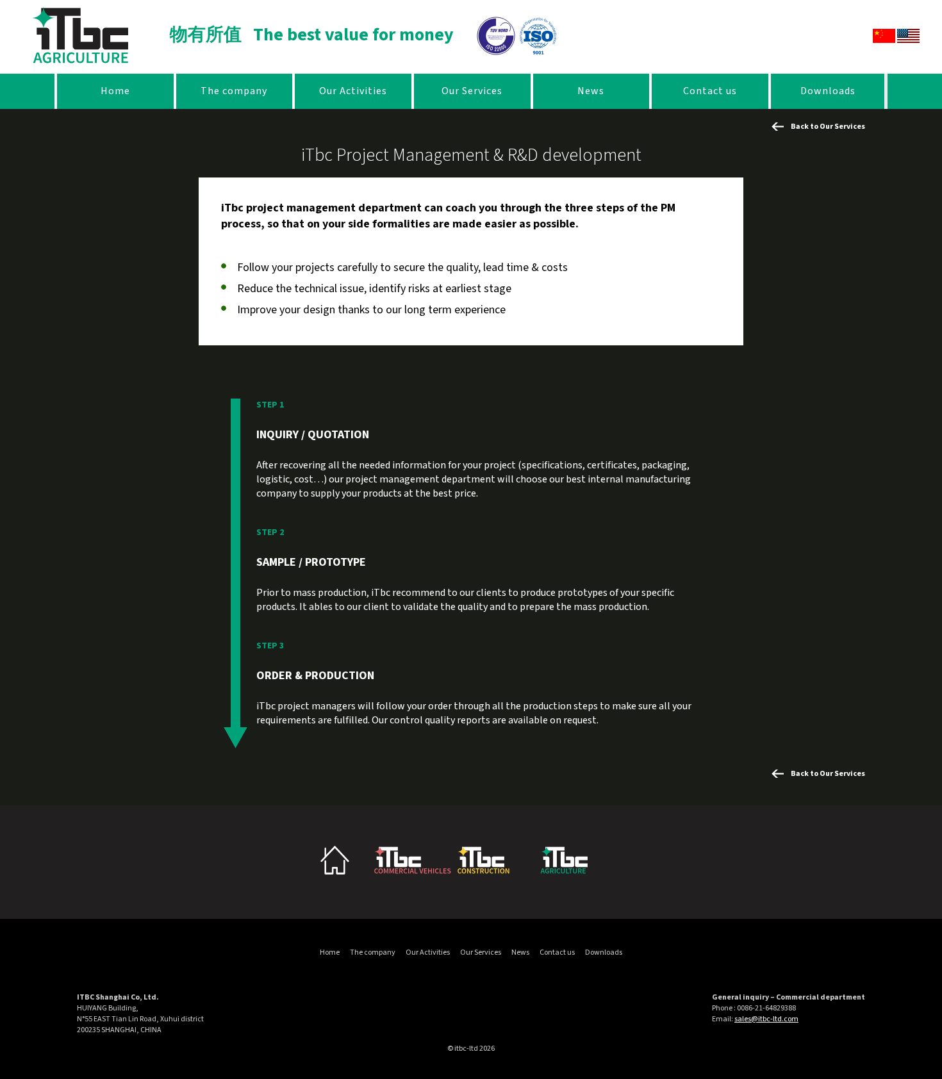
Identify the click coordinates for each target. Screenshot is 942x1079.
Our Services (472, 91)
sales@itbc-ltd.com (766, 1019)
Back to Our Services (828, 126)
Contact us (710, 91)
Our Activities (353, 91)
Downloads (827, 91)
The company (234, 91)
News (590, 91)
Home (115, 91)
